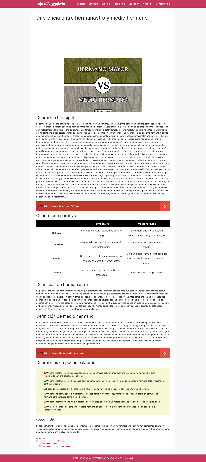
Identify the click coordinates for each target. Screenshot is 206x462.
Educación (134, 4)
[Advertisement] (103, 37)
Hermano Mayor (45, 441)
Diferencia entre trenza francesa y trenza (55, 446)
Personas (42, 438)
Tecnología (119, 4)
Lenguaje (93, 4)
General (81, 4)
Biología (106, 4)
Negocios (148, 4)
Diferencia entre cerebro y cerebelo (53, 443)
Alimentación (163, 4)
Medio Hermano (59, 441)
